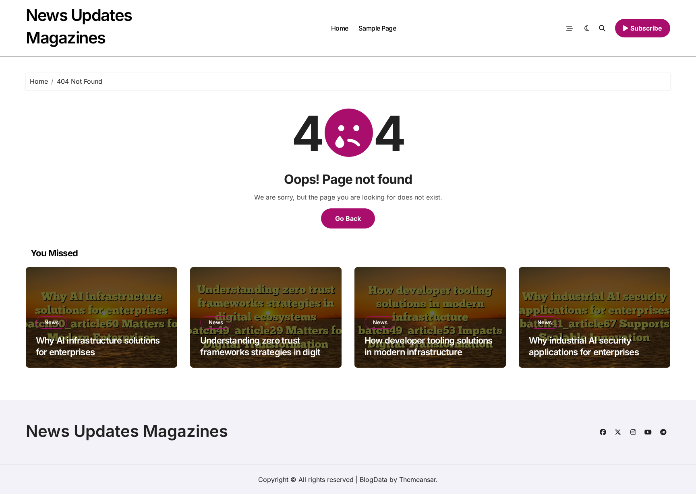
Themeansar (417, 479)
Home (339, 28)
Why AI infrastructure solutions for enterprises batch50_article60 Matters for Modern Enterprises (98, 357)
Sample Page (377, 28)
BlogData (373, 479)
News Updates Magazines (127, 431)
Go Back (348, 218)
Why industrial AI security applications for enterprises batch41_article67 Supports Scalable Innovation (584, 357)
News (51, 322)
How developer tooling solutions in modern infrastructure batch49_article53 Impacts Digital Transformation (428, 357)
